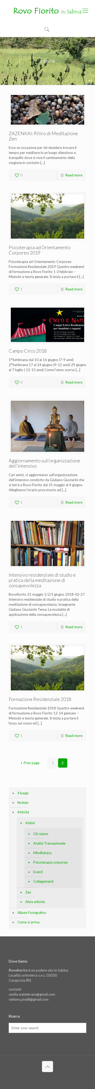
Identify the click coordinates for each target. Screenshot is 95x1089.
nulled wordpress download (47, 1078)
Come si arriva (28, 922)
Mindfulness (42, 853)
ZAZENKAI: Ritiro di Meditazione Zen (43, 136)
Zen (28, 892)
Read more (73, 175)
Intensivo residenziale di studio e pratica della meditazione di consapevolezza (42, 580)
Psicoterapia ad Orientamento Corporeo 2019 (39, 250)
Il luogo (23, 793)
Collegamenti (43, 881)
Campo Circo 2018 (28, 351)
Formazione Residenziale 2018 (40, 699)
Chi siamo (40, 834)
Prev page (31, 763)
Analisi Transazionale (49, 843)
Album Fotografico (31, 912)
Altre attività (35, 902)
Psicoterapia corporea (50, 862)
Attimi (30, 823)
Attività (23, 812)
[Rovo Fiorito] (47, 11)
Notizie (22, 802)
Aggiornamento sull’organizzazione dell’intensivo (44, 463)
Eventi (38, 872)
